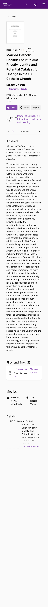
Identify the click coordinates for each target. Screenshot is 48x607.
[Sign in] (35, 4)
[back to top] (12, 131)
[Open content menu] (44, 4)
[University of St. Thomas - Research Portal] (7, 4)
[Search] (26, 4)
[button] (23, 369)
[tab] (25, 131)
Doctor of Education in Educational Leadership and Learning (29, 119)
